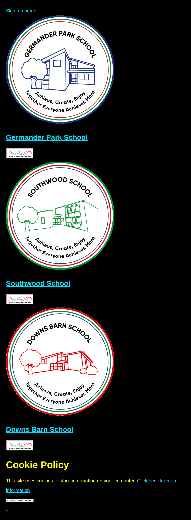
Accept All (11, 501)
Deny (20, 501)
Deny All (28, 501)
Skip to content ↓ (23, 10)
